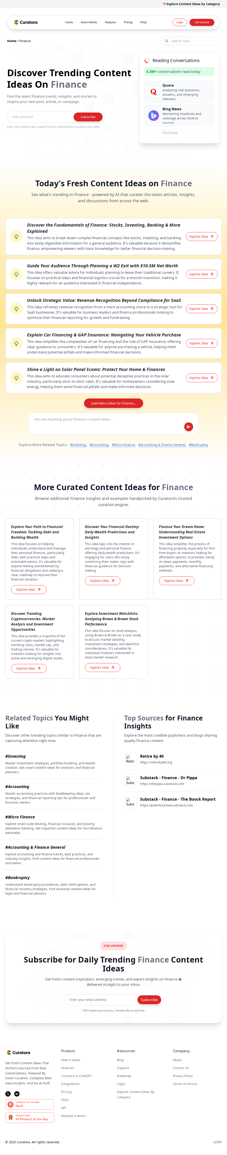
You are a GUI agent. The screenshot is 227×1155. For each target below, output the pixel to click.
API (63, 1108)
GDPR (217, 1142)
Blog (120, 1060)
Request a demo (73, 1116)
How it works (70, 1060)
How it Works (89, 22)
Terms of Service (185, 1084)
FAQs (143, 22)
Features (110, 22)
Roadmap (124, 1076)
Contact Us (181, 1068)
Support (123, 1068)
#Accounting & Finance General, (162, 445)
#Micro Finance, (124, 445)
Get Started (202, 22)
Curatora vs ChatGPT (76, 1076)
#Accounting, (99, 445)
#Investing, (78, 445)
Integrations (70, 1084)
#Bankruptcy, (198, 445)
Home (69, 22)
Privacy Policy (183, 1076)
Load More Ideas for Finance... (113, 403)
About (177, 1060)
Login (179, 22)
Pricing (128, 22)
